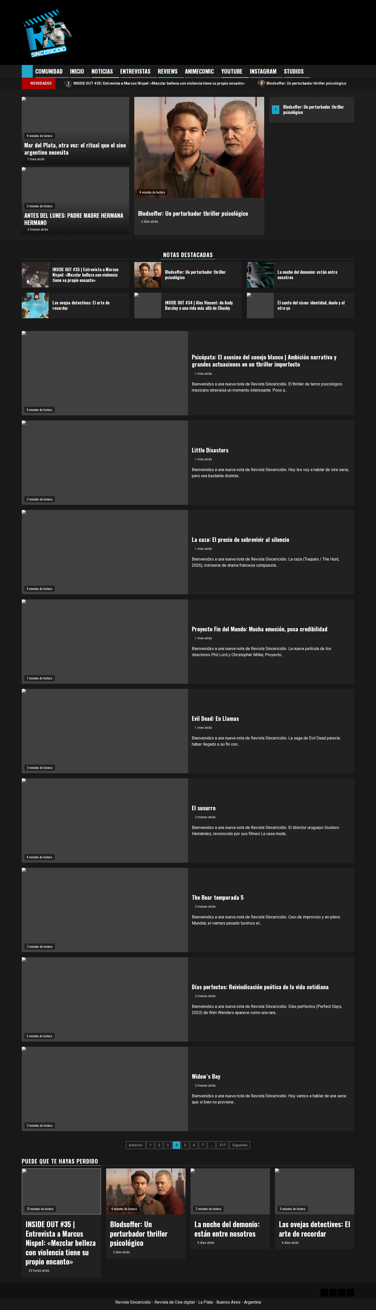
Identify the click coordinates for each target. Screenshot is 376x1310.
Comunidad (49, 71)
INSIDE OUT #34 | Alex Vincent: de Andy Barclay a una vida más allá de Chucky (199, 305)
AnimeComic (199, 71)
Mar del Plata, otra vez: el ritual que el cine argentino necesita (75, 148)
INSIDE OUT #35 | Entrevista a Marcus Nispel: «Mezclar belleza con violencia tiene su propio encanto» (156, 83)
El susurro (204, 808)
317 (222, 1145)
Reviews (168, 71)
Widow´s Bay (206, 1076)
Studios (294, 71)
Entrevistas (135, 71)
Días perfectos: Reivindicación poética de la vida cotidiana (260, 987)
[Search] (350, 71)
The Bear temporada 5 (218, 897)
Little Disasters (210, 450)
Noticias (102, 71)
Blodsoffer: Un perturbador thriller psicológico (303, 83)
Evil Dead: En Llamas (215, 718)
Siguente (239, 1145)
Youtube (231, 71)
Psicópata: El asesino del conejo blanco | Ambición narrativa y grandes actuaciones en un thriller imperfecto (264, 360)
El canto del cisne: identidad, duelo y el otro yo (311, 305)
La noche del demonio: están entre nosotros (307, 274)
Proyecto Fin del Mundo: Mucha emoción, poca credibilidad (259, 629)
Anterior (136, 1145)
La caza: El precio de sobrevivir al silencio (240, 539)
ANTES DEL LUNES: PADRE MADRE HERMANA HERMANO (73, 219)
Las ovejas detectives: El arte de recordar (80, 305)
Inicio (77, 71)
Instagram (263, 71)
